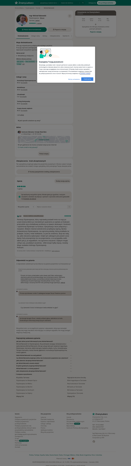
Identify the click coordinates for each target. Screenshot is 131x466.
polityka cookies (85, 73)
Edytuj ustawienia (74, 79)
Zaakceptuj (87, 79)
